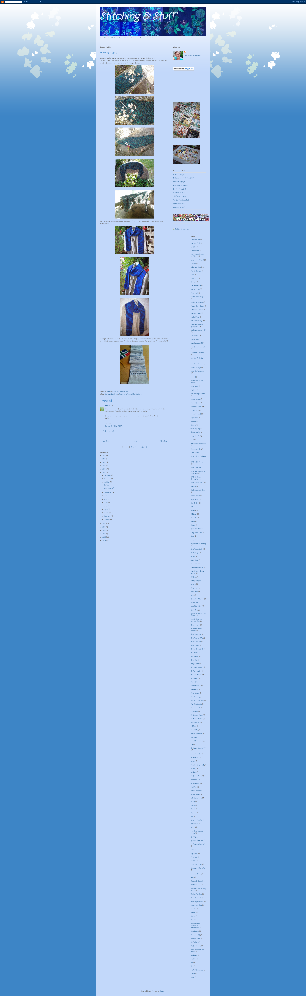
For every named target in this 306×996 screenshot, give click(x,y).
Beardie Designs (196, 271)
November (107, 479)
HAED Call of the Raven (198, 456)
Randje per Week (124, 394)
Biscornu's (194, 278)
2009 (104, 537)
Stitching (193, 861)
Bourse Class (195, 289)
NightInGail (194, 711)
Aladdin (193, 247)
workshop (194, 955)
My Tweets (194, 678)
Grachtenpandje (196, 449)
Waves (193, 916)
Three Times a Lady (197, 898)
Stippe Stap (194, 853)
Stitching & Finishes (179, 196)
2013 (104, 524)
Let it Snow (194, 591)
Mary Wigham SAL (197, 638)
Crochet (193, 377)
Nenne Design (195, 693)
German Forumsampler (198, 443)
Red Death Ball (195, 779)
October (107, 482)
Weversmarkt (195, 935)
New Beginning (195, 697)
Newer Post (105, 441)
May (106, 506)
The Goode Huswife (197, 881)
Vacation (193, 909)
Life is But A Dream (197, 599)
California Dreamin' (197, 310)
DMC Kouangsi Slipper (198, 393)
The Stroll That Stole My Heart (198, 889)
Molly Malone (195, 663)
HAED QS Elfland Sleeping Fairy (196, 478)
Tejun (192, 877)
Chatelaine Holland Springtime (197, 325)
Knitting (107, 394)
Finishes (193, 425)
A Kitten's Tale (195, 239)
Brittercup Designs (197, 302)
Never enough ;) (109, 488)
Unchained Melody (196, 905)
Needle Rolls (194, 689)
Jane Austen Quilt (196, 549)
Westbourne (195, 931)
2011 (104, 530)
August (107, 496)
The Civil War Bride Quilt (181, 200)
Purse (192, 761)
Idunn (192, 536)
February (107, 516)
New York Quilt (195, 708)
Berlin (192, 275)
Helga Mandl (194, 499)
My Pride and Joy (196, 671)
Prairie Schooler (196, 754)
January (107, 519)
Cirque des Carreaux (197, 352)
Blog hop (193, 282)
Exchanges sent (196, 414)
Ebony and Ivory (196, 406)
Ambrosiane (195, 250)
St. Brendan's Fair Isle (198, 844)
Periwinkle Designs (197, 741)
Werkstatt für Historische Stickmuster (195, 925)
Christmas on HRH (197, 343)
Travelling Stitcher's (197, 901)
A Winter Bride (195, 243)
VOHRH (193, 912)
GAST (192, 439)
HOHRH (193, 510)
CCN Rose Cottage (196, 321)
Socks (192, 827)
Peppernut (194, 737)
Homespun (194, 518)
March (106, 513)
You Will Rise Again (197, 970)
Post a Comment (108, 431)
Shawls (193, 809)
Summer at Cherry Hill (198, 868)
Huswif (193, 525)
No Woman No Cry (197, 719)
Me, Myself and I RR (179, 189)
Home (135, 441)
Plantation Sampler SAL (198, 748)
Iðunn (192, 540)
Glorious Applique (179, 181)
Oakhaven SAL (195, 722)
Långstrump (114, 394)
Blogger (162, 991)
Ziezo (192, 977)
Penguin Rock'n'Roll (196, 733)
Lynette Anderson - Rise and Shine (197, 620)
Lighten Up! (194, 602)
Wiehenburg (195, 942)
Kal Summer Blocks (197, 567)
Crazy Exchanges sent (198, 371)
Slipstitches (194, 824)
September (108, 492)
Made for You (195, 625)
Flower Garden (195, 432)
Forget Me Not (195, 436)
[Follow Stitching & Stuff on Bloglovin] (183, 70)
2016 (104, 466)
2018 (104, 459)
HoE (192, 507)
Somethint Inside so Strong (197, 832)
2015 (104, 469)
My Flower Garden (196, 667)
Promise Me (194, 757)
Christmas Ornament (198, 347)
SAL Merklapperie (196, 798)
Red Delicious (195, 783)
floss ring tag (195, 429)
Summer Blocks (196, 874)
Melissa (107, 405)
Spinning (193, 837)
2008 (104, 540)
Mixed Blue (194, 660)
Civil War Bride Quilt (197, 358)
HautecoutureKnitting (198, 490)
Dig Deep (193, 390)
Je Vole (193, 556)
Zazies (193, 974)
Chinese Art (194, 336)
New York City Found (197, 700)
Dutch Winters (195, 403)
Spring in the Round (197, 840)
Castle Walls (195, 317)
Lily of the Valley (196, 606)
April (106, 509)
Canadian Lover (196, 313)
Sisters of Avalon (196, 820)
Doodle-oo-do (195, 399)
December (107, 475)
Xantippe (193, 959)
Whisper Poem (195, 938)
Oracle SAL (194, 730)
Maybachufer (195, 645)
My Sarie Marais (196, 675)
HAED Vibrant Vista (197, 483)
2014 (104, 472)
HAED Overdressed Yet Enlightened (198, 472)
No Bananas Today (197, 715)
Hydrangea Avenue (196, 529)
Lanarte (193, 584)
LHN (192, 595)
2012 (104, 527)
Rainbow (193, 772)
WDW (192, 920)
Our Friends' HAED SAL (180, 193)
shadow (193, 805)
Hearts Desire (195, 496)
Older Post (163, 441)
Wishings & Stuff (179, 207)
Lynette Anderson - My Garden (198, 615)
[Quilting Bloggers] (181, 229)
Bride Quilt (194, 293)
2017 (104, 462)
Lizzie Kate (194, 610)
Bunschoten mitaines (197, 306)
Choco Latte (195, 339)
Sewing (193, 801)
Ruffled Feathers (136, 394)
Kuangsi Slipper (196, 580)
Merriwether (195, 656)
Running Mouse (195, 794)
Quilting (106, 485)
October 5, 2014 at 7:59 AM (114, 426)
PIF (192, 744)
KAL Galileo (194, 564)
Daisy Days (194, 386)
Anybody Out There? (197, 260)
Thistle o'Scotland (196, 894)
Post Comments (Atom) (139, 447)
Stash (192, 850)
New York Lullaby (196, 704)
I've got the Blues (196, 532)
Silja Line (193, 812)
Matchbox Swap (196, 642)
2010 (104, 534)
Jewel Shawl (195, 560)
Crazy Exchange (178, 174)
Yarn (192, 966)
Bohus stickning (196, 285)
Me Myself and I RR (197, 649)
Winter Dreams (196, 946)
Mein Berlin (194, 653)
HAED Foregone (196, 468)
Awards (193, 263)
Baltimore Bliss (196, 267)
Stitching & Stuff (137, 16)
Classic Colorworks (197, 364)
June (106, 502)
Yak (192, 962)
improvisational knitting (198, 543)
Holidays (193, 514)
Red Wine (194, 787)
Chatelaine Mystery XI (198, 330)
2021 (104, 455)
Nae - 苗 (194, 682)
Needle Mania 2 (195, 686)
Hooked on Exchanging (180, 185)
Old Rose (193, 726)
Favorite (193, 421)
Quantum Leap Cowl (197, 765)
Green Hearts (195, 452)
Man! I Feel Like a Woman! (196, 630)
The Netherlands (196, 885)
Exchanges (194, 410)
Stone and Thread (196, 864)
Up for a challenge (179, 204)
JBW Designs (195, 553)
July (106, 499)
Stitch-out (194, 857)
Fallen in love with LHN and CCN (183, 178)
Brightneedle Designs (197, 297)
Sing (192, 816)
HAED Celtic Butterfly (198, 462)
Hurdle (193, 521)
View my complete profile (192, 56)
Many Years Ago (196, 634)
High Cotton (194, 503)
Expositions (194, 417)
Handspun (194, 486)
